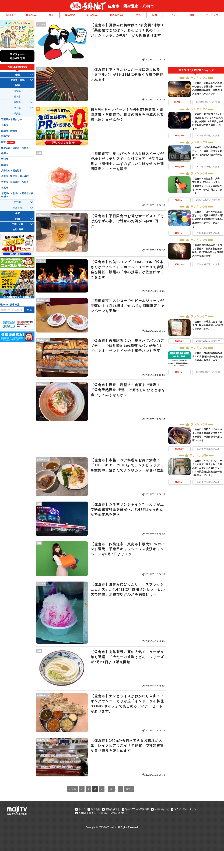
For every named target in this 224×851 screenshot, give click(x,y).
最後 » (129, 788)
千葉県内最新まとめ (11, 119)
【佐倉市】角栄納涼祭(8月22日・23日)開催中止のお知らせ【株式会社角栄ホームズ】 (207, 356)
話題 (154, 15)
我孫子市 (5, 136)
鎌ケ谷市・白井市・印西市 (15, 148)
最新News (31, 15)
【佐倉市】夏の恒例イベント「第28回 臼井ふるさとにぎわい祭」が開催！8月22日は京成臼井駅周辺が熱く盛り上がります (207, 121)
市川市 (4, 159)
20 (111, 788)
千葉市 (4, 125)
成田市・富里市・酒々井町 (15, 176)
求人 (51, 15)
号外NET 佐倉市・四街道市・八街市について (103, 813)
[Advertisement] (101, 439)
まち (138, 15)
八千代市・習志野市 (11, 170)
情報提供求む (112, 809)
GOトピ (10, 15)
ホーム (82, 809)
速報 (192, 15)
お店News (92, 15)
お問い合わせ (161, 809)
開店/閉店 (70, 15)
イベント (173, 15)
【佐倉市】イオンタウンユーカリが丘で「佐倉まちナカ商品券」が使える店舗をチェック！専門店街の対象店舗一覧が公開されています (207, 468)
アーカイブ (212, 15)
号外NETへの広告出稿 (137, 809)
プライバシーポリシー (186, 809)
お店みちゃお (117, 15)
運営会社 (95, 809)
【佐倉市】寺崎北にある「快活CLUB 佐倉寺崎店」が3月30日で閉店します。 (207, 325)
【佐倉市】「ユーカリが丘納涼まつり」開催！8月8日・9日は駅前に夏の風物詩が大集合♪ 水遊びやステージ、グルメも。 (207, 219)
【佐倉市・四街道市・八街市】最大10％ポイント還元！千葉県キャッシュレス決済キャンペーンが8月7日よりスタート (207, 186)
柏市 (7, 142)
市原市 (4, 188)
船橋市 (4, 165)
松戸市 (4, 153)
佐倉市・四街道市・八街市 (131, 6)
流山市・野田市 (9, 131)
